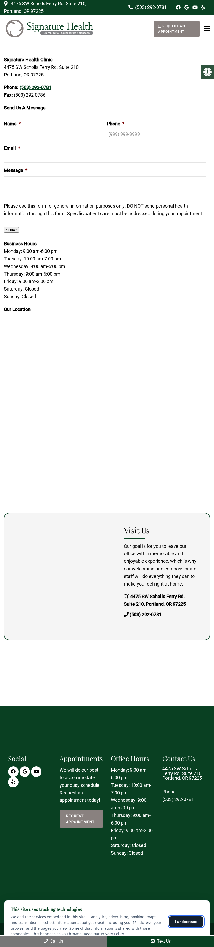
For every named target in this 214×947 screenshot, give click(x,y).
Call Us (56, 941)
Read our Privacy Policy (104, 933)
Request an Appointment (171, 29)
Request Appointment (80, 819)
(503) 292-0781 (151, 7)
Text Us (163, 941)
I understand (186, 922)
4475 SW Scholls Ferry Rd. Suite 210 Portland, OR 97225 (182, 773)
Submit (11, 230)
